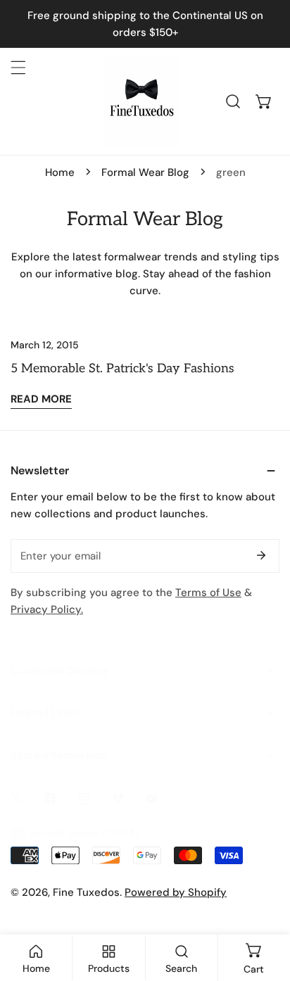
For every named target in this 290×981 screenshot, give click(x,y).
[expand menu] (18, 67)
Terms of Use (208, 593)
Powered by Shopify (176, 892)
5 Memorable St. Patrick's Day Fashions (122, 368)
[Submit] (261, 555)
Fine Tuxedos (86, 892)
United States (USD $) (85, 833)
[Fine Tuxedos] (141, 101)
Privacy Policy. (47, 609)
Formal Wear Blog (145, 172)
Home (60, 172)
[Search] (233, 101)
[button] (263, 101)
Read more (41, 399)
